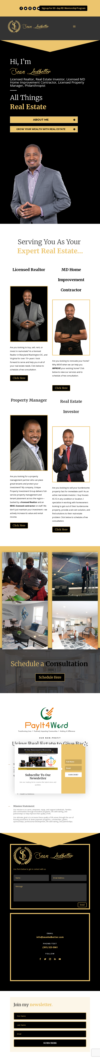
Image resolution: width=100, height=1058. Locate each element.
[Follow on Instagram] (30, 8)
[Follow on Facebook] (21, 8)
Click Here (19, 378)
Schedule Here (50, 677)
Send (82, 905)
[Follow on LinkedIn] (34, 8)
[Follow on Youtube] (60, 959)
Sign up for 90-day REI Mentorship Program (63, 8)
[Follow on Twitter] (25, 8)
